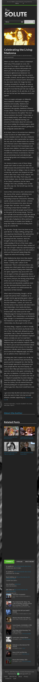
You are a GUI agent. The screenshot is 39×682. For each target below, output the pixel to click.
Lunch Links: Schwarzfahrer (20, 637)
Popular (19, 561)
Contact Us (8, 678)
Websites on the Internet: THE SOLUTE (20, 645)
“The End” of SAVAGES (18, 594)
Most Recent (29, 561)
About (20, 676)
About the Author (13, 413)
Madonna (6, 405)
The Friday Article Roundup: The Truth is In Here (21, 631)
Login (14, 678)
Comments (9, 561)
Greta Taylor (25, 654)
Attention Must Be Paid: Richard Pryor (10, 437)
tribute (12, 405)
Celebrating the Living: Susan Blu (26, 453)
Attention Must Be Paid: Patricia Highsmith (10, 453)
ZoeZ (23, 648)
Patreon (28, 397)
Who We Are (13, 676)
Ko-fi (5, 400)
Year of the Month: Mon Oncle (22, 566)
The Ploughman (26, 633)
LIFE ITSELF (18, 584)
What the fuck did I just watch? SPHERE (21, 611)
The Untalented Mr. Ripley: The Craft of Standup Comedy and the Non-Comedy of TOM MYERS (22, 603)
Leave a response (9, 57)
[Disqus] (19, 482)
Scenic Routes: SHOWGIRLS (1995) (22, 625)
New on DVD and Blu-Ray (19, 652)
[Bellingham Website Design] (18, 674)
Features (28, 55)
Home (13, 1)
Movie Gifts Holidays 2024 (19, 659)
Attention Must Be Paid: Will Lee (21, 618)
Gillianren (13, 55)
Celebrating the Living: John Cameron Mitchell (27, 437)
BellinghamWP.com (25, 674)
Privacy (26, 676)
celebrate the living (26, 403)
